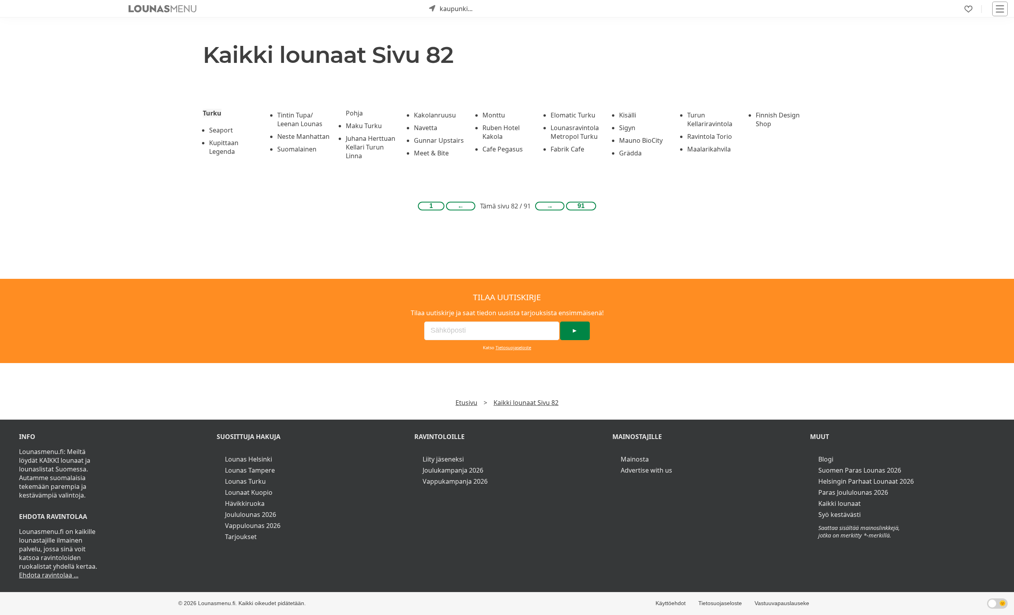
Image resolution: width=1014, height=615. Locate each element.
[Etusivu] (162, 9)
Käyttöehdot (671, 603)
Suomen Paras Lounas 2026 (859, 470)
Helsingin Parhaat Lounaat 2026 (866, 481)
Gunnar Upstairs (439, 140)
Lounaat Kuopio (249, 492)
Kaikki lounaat (839, 503)
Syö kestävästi (839, 514)
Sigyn (627, 127)
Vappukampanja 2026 (455, 481)
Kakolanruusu (435, 115)
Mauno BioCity (641, 140)
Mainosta (635, 459)
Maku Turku (364, 125)
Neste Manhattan (303, 136)
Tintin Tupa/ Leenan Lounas (299, 119)
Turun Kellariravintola (709, 119)
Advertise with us (646, 470)
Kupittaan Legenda (223, 147)
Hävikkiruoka (245, 503)
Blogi (825, 459)
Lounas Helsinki (248, 459)
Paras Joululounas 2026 (853, 492)
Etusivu (466, 402)
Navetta (425, 127)
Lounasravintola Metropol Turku (575, 132)
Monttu (493, 115)
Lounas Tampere (250, 470)
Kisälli (627, 115)
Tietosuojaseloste (513, 347)
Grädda (630, 153)
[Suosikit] (968, 9)
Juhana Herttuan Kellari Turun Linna (370, 147)
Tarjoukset (241, 536)
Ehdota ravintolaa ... (48, 575)
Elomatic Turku (573, 115)
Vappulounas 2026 (252, 525)
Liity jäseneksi (443, 459)
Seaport (221, 130)
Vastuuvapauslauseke (782, 603)
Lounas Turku (245, 481)
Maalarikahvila (709, 149)
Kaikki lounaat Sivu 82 (526, 402)
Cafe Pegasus (502, 149)
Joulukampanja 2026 (453, 470)
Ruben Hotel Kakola (501, 132)
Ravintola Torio (709, 136)
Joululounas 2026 (250, 514)
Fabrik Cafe (567, 149)
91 (581, 205)
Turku (212, 113)
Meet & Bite (431, 153)
